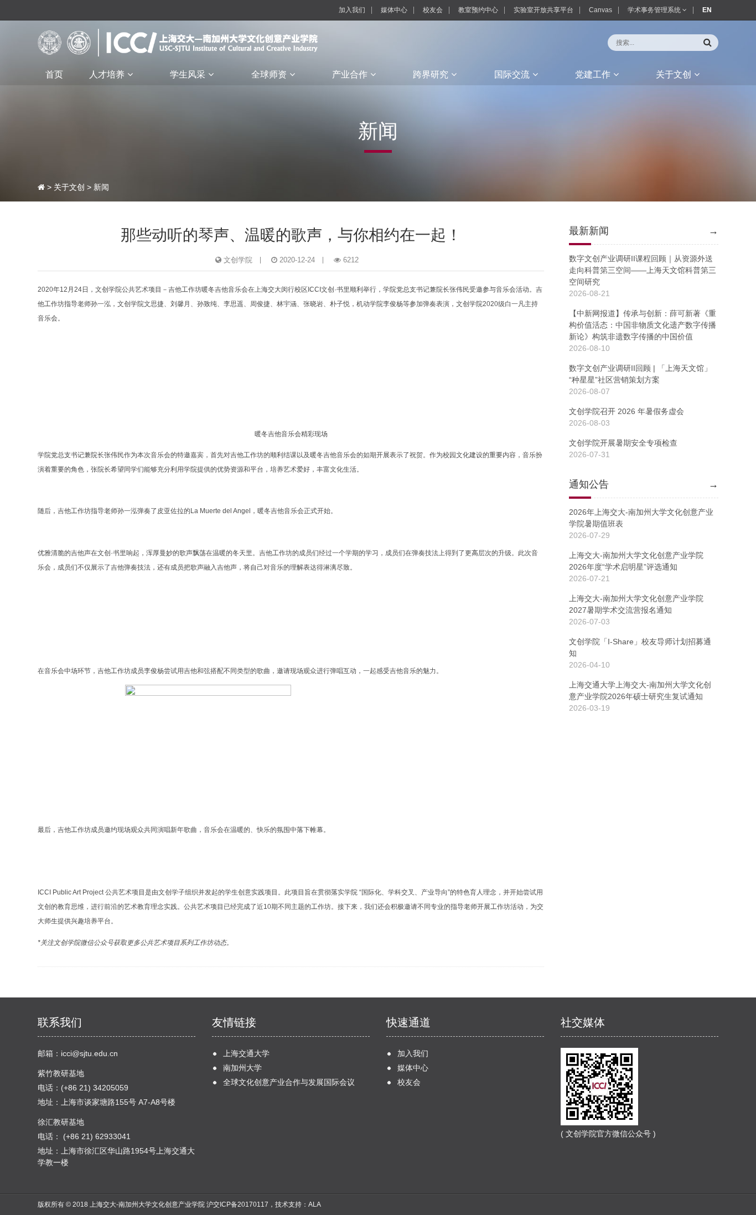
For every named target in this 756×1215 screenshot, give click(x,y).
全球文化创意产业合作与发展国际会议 (289, 1082)
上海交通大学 (246, 1053)
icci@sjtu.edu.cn (89, 1053)
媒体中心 (394, 10)
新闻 (101, 187)
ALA (314, 1204)
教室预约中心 (478, 10)
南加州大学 (242, 1067)
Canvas (600, 10)
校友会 (433, 10)
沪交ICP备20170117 (237, 1204)
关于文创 (69, 187)
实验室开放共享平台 (543, 10)
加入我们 (352, 10)
